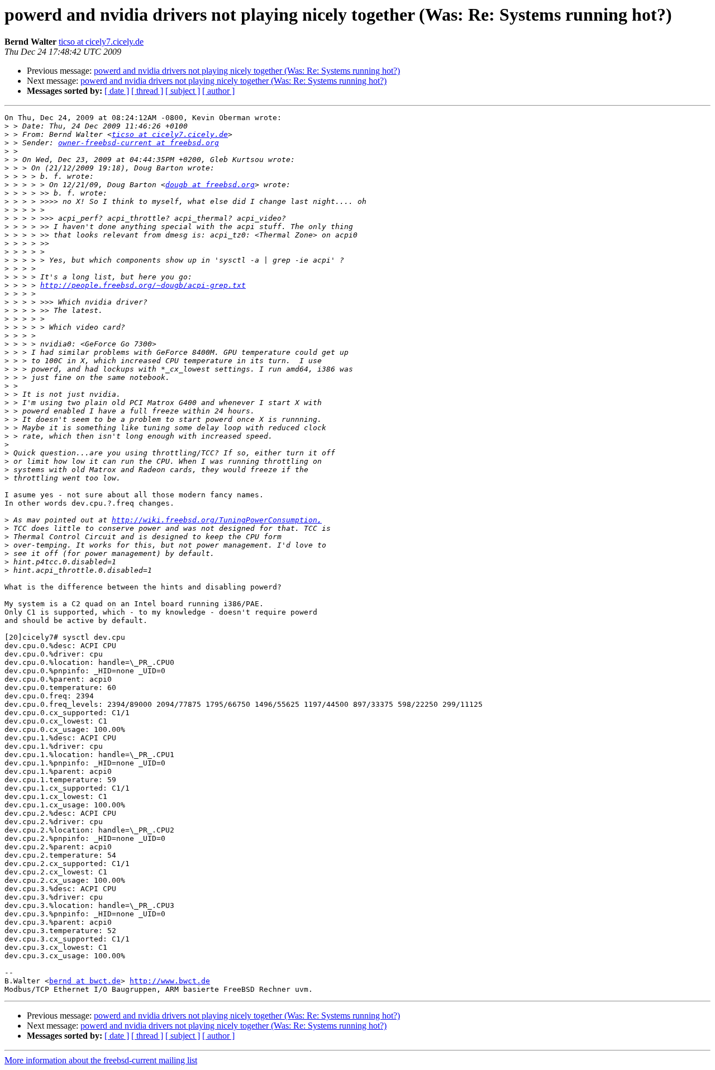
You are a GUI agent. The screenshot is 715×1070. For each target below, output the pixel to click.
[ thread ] (147, 91)
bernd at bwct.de (85, 981)
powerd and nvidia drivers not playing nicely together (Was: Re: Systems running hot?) (247, 70)
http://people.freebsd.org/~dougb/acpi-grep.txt (143, 285)
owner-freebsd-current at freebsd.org (138, 143)
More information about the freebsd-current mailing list (100, 1060)
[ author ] (218, 91)
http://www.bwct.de (170, 981)
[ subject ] (182, 91)
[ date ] (116, 91)
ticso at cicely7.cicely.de (101, 41)
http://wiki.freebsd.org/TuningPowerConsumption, (217, 520)
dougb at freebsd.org (210, 184)
